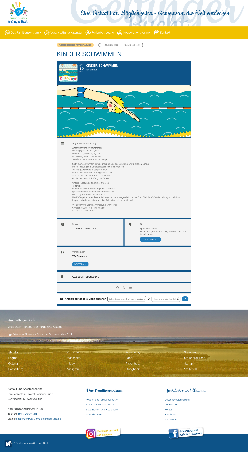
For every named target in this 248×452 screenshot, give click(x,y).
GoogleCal (92, 277)
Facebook (170, 414)
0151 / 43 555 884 (27, 413)
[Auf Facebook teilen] (117, 287)
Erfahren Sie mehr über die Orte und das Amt (42, 334)
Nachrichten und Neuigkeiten (102, 409)
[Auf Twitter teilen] (124, 287)
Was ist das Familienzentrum (102, 399)
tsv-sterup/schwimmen (83, 210)
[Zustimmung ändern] (8, 444)
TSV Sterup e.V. (80, 256)
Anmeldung (171, 419)
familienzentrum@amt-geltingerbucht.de (38, 418)
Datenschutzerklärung (177, 399)
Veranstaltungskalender (66, 32)
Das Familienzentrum (25, 32)
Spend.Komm (94, 414)
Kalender (78, 277)
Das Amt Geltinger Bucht (100, 404)
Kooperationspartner (137, 32)
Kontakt (165, 32)
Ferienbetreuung (103, 32)
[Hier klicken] (185, 298)
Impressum (171, 404)
